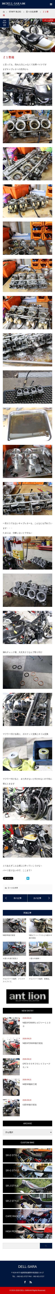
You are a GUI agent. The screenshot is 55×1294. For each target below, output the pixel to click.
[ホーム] (4, 11)
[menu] (51, 4)
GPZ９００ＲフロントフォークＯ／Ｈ (36, 1065)
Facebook (25, 1281)
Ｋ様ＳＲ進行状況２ (10, 958)
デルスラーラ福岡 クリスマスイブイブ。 (14, 980)
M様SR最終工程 (30, 1084)
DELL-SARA (27, 1267)
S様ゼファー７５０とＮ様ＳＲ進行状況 (40, 936)
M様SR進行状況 (9, 935)
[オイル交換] (15, 898)
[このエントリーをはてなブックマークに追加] (28, 879)
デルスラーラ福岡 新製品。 (40, 979)
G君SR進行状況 (30, 1105)
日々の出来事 (32, 12)
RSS (30, 1281)
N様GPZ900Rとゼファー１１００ (37, 1024)
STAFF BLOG (15, 12)
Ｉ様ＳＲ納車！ (35, 958)
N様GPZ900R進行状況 (33, 1043)
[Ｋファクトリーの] (40, 898)
